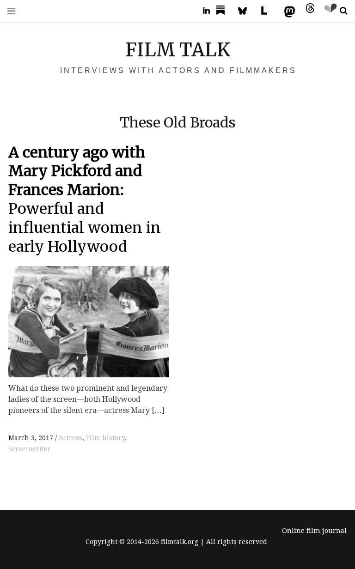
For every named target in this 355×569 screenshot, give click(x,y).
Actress (70, 438)
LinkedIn (203, 11)
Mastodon (287, 11)
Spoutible (328, 11)
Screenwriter (29, 449)
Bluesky (247, 11)
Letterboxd (267, 11)
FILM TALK (177, 49)
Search (340, 11)
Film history (105, 438)
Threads (308, 11)
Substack (223, 11)
